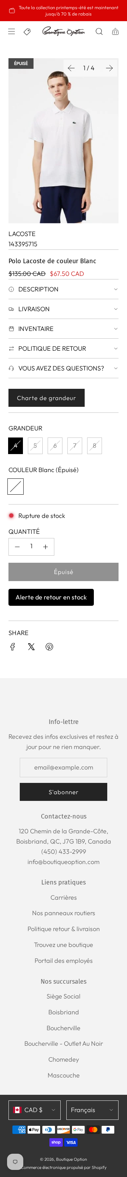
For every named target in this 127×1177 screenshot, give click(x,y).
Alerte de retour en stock (51, 597)
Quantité (24, 531)
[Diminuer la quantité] (17, 546)
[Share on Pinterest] (49, 648)
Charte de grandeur (46, 398)
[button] (71, 68)
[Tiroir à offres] (27, 31)
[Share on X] (31, 648)
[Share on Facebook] (12, 648)
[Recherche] (99, 31)
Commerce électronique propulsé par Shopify (64, 1167)
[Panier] (115, 31)
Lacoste (22, 234)
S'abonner (64, 792)
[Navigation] (11, 31)
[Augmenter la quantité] (45, 546)
